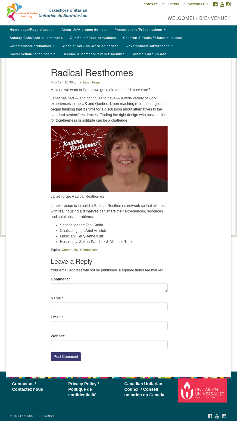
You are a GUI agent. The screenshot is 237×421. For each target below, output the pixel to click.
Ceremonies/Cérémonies (31, 46)
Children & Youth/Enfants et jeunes (152, 38)
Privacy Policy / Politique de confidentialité (83, 389)
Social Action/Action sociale (33, 54)
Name (57, 298)
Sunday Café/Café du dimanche (36, 38)
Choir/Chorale (196, 4)
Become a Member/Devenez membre (94, 54)
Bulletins (170, 4)
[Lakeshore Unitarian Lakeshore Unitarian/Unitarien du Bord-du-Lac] (71, 12)
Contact (151, 4)
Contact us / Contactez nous (27, 386)
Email (57, 317)
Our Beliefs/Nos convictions (93, 38)
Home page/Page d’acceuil (32, 29)
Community (70, 250)
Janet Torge (91, 82)
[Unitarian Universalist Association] (203, 390)
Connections (89, 250)
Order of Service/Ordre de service (90, 46)
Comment (60, 279)
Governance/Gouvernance (148, 46)
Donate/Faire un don (149, 54)
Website (58, 336)
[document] (118, 215)
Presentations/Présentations (139, 29)
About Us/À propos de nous (85, 29)
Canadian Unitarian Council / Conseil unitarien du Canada (144, 389)
